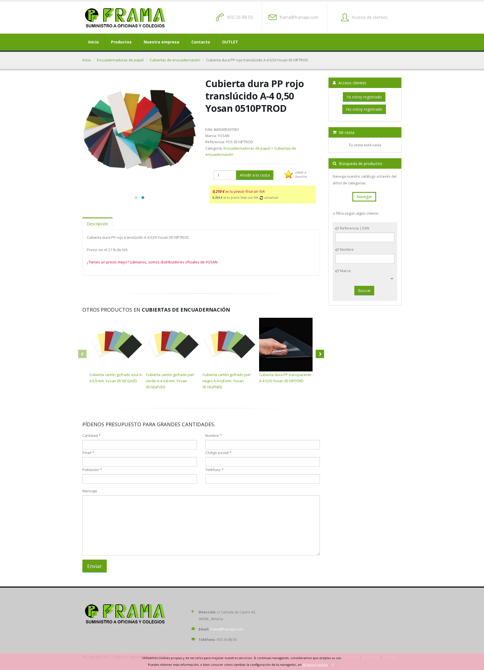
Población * (92, 469)
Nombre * (213, 435)
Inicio (93, 42)
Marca (345, 270)
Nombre (346, 249)
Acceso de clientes (370, 17)
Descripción (97, 223)
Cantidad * (91, 435)
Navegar (364, 196)
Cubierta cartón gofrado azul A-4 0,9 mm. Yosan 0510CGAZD (116, 377)
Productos (121, 42)
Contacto (200, 42)
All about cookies (315, 664)
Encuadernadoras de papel (120, 59)
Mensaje (89, 490)
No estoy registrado (364, 109)
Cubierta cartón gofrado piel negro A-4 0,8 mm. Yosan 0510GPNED (226, 381)
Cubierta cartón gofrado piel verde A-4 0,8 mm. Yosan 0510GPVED (170, 381)
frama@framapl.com (299, 17)
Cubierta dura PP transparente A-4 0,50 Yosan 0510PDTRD (285, 377)
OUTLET (230, 42)
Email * (88, 452)
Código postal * (218, 452)
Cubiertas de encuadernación (175, 59)
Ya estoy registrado (364, 96)
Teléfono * (214, 469)
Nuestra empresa (161, 42)
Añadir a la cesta (255, 175)
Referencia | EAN (354, 228)
